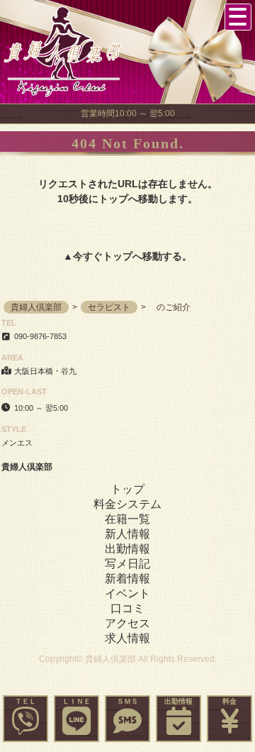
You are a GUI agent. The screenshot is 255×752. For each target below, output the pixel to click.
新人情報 (127, 534)
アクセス (127, 623)
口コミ (127, 608)
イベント (127, 593)
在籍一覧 (127, 519)
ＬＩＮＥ (76, 701)
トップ (117, 256)
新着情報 (127, 579)
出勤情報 (178, 701)
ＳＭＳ (127, 701)
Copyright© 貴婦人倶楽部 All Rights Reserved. (128, 659)
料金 (229, 701)
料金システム (128, 504)
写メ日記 (127, 564)
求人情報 (127, 638)
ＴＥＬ (25, 701)
